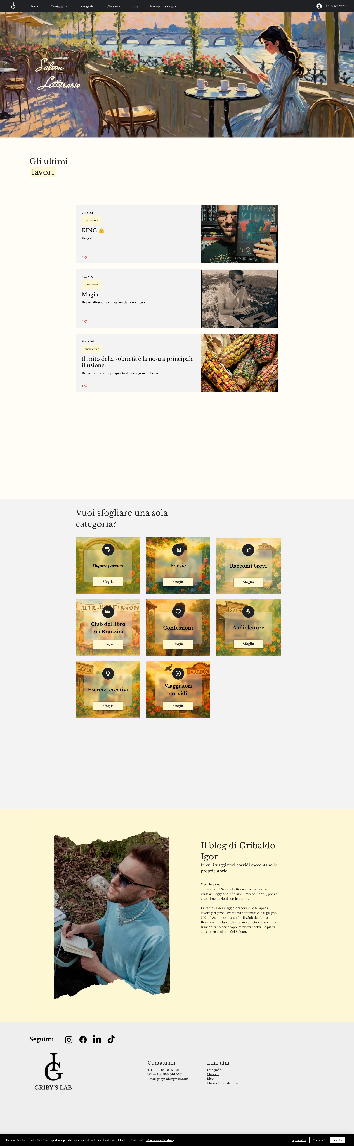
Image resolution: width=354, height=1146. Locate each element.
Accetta (337, 1140)
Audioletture (151, 198)
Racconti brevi (106, 198)
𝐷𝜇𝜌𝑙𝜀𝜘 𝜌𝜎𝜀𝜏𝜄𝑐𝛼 (202, 198)
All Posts (82, 198)
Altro (223, 198)
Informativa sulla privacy (160, 1140)
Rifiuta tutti (319, 1140)
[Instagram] (69, 1040)
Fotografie (214, 1070)
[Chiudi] (349, 1140)
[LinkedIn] (97, 1040)
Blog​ (210, 1078)
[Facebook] (83, 1040)
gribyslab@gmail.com (172, 1079)
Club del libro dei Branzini (225, 1083)
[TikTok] (111, 1040)
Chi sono (213, 1074)
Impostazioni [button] (299, 1140)
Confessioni (176, 198)
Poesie (129, 198)
